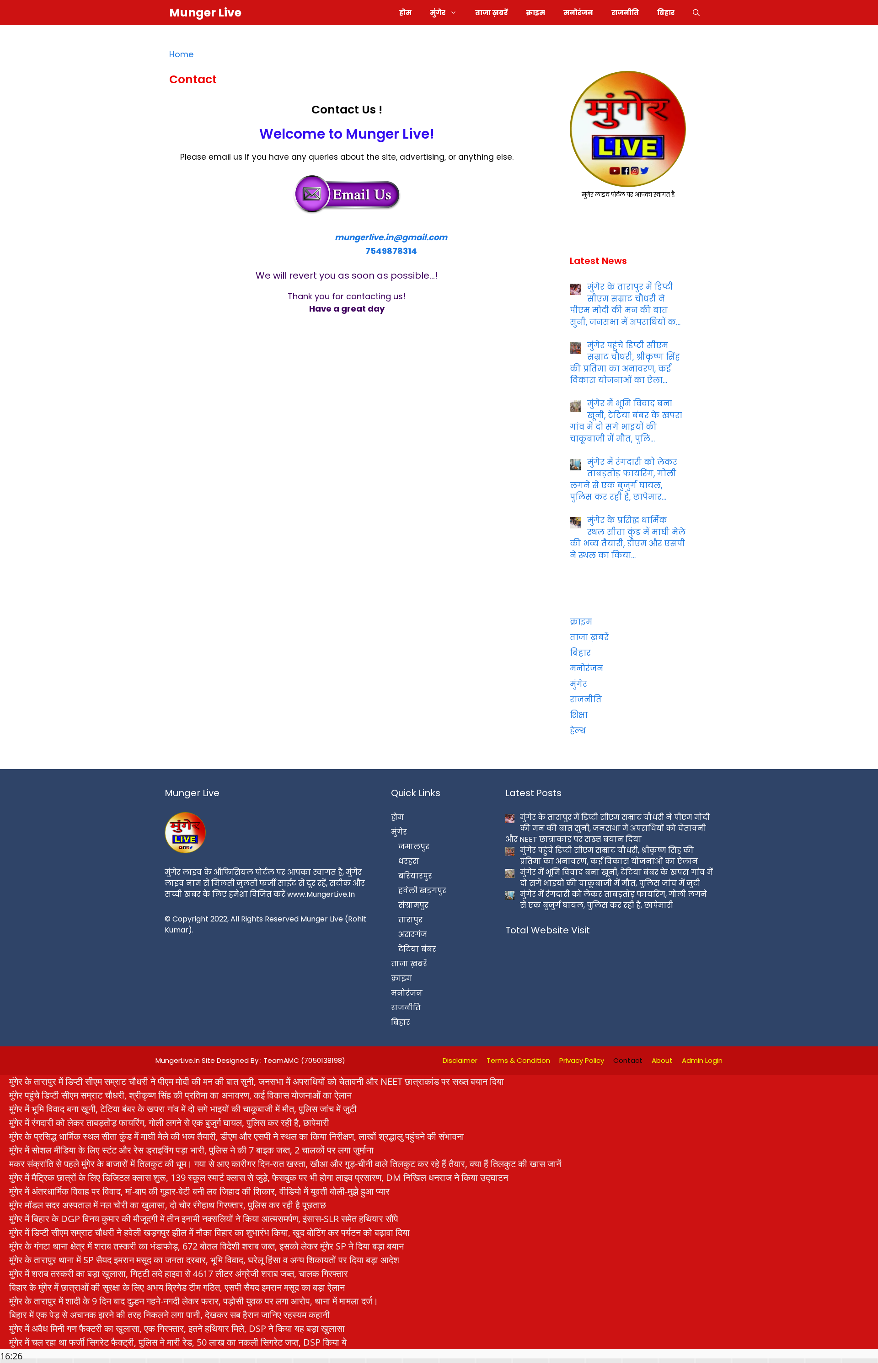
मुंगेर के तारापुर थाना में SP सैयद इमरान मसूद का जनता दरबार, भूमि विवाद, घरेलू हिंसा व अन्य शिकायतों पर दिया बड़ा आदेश (204, 1260)
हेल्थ (578, 730)
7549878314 (391, 251)
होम (405, 12)
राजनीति (625, 12)
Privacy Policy (581, 1060)
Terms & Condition (518, 1060)
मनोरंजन (578, 12)
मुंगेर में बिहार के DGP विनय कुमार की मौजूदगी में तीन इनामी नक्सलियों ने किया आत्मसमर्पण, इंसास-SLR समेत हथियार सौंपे (203, 1218)
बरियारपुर (415, 876)
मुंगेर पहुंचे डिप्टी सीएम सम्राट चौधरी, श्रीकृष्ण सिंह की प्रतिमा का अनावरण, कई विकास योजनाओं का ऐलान (180, 1095)
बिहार (666, 12)
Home (181, 54)
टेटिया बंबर (417, 949)
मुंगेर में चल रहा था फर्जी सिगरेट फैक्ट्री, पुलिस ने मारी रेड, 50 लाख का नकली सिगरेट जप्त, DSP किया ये (178, 1342)
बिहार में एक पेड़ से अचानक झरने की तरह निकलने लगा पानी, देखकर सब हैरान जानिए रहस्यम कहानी (169, 1315)
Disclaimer (460, 1060)
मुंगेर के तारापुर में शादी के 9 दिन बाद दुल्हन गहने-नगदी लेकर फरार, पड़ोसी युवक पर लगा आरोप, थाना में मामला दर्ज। (193, 1301)
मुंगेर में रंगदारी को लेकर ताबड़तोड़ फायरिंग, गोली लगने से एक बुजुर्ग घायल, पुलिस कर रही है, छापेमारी (169, 1122)
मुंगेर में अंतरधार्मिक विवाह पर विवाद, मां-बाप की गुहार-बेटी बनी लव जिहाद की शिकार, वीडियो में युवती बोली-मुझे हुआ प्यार (199, 1191)
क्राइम (535, 12)
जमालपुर (413, 846)
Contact (627, 1060)
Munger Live (205, 13)
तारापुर (410, 920)
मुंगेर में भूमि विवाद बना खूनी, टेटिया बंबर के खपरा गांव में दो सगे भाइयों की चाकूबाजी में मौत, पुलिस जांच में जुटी (183, 1109)
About (662, 1060)
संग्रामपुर (413, 905)
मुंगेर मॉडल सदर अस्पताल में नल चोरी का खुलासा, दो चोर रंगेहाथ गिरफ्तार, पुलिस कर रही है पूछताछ (167, 1205)
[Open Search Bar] (696, 12)
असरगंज (412, 934)
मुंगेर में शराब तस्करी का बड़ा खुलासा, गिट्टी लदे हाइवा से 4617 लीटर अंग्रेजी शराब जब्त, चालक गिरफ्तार (178, 1273)
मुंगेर (437, 12)
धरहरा (408, 861)
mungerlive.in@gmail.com (391, 237)
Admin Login (702, 1060)
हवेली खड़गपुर (422, 890)
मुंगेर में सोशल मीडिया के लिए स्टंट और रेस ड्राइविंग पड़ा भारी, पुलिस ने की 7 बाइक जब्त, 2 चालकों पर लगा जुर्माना (191, 1150)
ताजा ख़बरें (491, 12)
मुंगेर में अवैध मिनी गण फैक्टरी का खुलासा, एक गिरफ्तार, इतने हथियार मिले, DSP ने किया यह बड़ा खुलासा (177, 1328)
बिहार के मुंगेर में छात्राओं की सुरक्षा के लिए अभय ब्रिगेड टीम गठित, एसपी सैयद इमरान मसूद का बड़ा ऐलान (177, 1287)
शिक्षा (579, 715)
